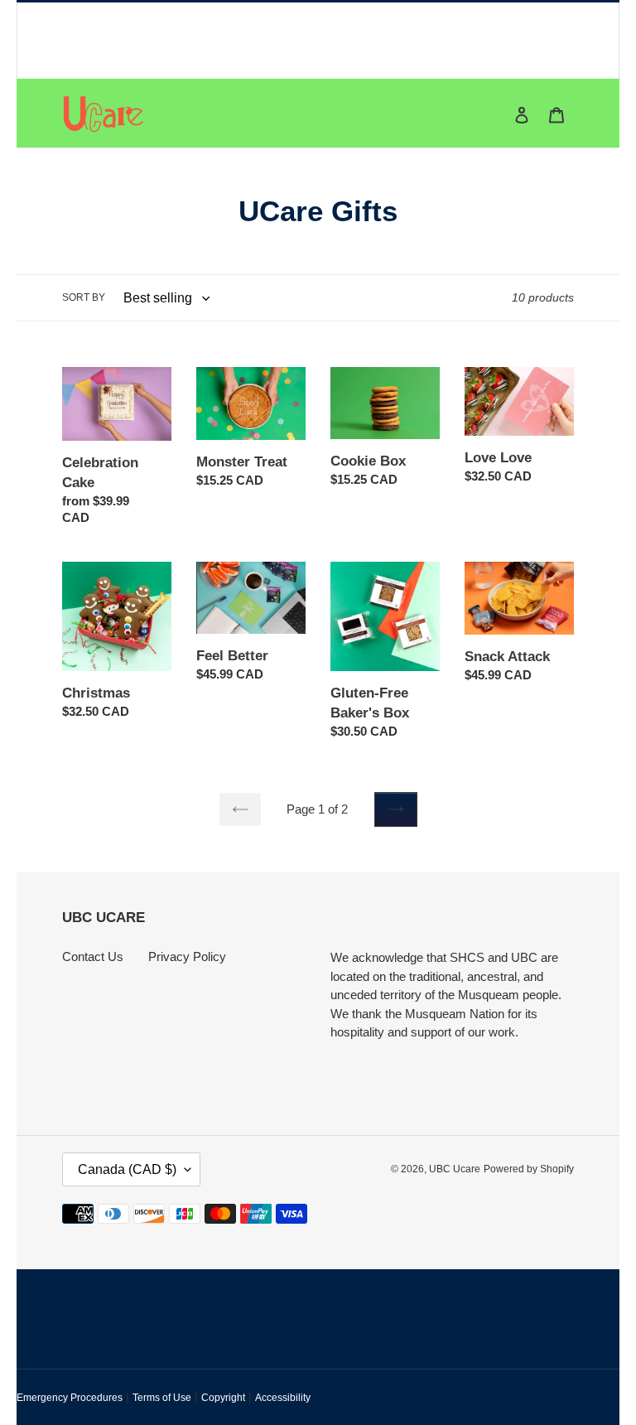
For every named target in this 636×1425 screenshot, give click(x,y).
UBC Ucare (454, 1169)
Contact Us (92, 956)
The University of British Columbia (274, 33)
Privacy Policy (187, 956)
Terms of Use (161, 1397)
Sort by (83, 297)
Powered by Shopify (529, 1169)
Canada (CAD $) (127, 1169)
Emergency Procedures (70, 1397)
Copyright (223, 1397)
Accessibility (283, 1397)
